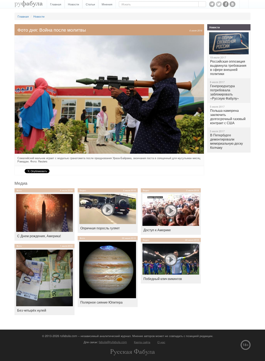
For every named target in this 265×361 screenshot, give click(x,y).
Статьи (90, 4)
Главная (55, 4)
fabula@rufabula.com (113, 342)
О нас (161, 342)
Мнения (107, 4)
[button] (244, 4)
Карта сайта (142, 342)
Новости (73, 4)
